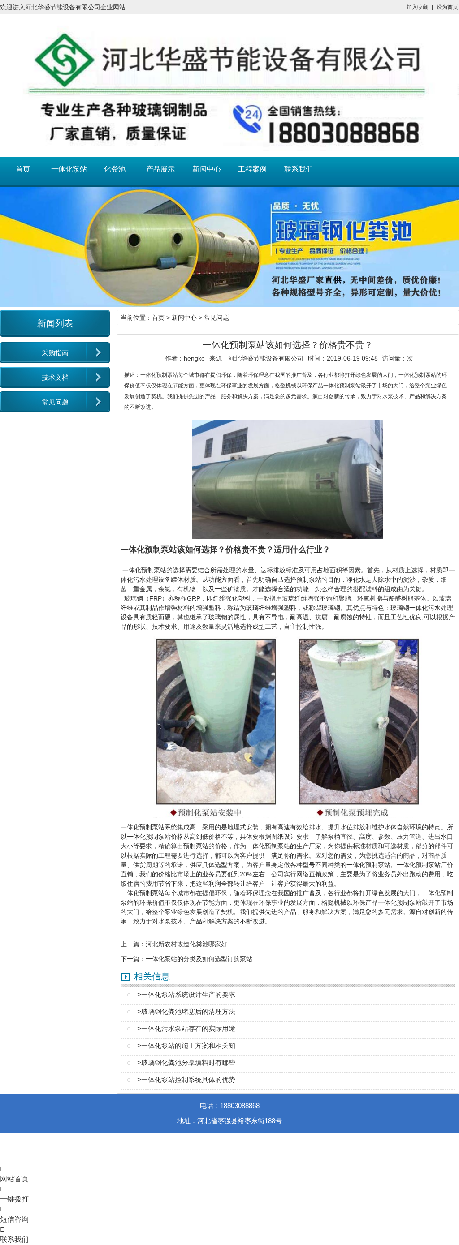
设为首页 (447, 7)
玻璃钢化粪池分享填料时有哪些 (188, 1062)
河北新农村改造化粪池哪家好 (186, 944)
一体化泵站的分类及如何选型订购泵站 (199, 958)
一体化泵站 (69, 169)
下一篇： (133, 958)
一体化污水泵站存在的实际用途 (188, 1028)
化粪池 (115, 169)
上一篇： (133, 944)
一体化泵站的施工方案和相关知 (188, 1045)
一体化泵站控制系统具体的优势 (188, 1079)
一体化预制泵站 (144, 570)
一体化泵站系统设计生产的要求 (188, 994)
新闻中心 (206, 169)
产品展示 (160, 169)
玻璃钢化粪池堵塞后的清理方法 (188, 1011)
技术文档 (55, 377)
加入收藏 (417, 7)
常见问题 (55, 402)
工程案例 (252, 169)
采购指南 (55, 352)
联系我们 (298, 169)
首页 (23, 169)
